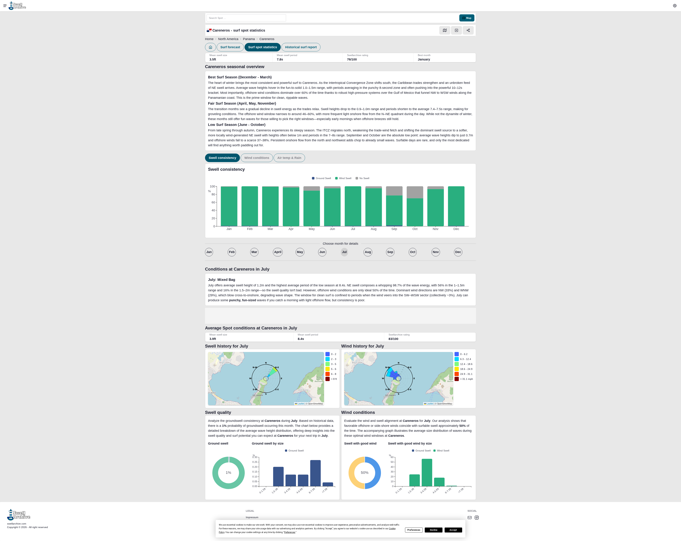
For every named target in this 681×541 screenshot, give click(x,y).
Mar (254, 252)
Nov (436, 252)
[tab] (222, 158)
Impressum (252, 517)
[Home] (210, 47)
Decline (433, 530)
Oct (412, 252)
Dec (458, 252)
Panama (249, 39)
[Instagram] (477, 517)
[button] (675, 5)
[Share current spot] (468, 30)
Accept (453, 530)
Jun (322, 252)
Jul (344, 252)
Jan (209, 252)
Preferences (413, 530)
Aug (368, 252)
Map (468, 17)
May (300, 252)
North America (228, 39)
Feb (232, 252)
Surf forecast (230, 47)
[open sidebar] (5, 5)
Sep (390, 252)
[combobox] (246, 17)
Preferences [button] (289, 532)
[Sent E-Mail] (469, 517)
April (277, 252)
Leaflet (300, 403)
